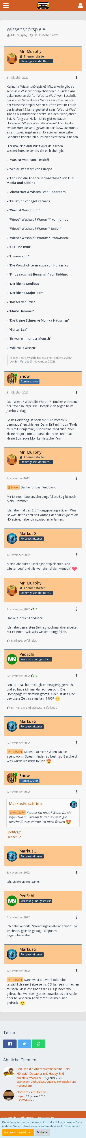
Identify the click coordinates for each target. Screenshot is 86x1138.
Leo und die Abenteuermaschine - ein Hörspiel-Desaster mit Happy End (43, 1071)
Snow (15, 487)
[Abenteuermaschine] (8, 1077)
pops (20, 1096)
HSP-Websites (25, 1100)
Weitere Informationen (18, 1132)
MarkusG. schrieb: (26, 803)
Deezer (12, 837)
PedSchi (16, 752)
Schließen (43, 1132)
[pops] (8, 1096)
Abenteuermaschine (29, 1078)
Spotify (12, 832)
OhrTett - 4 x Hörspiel (32, 1092)
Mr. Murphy (19, 35)
